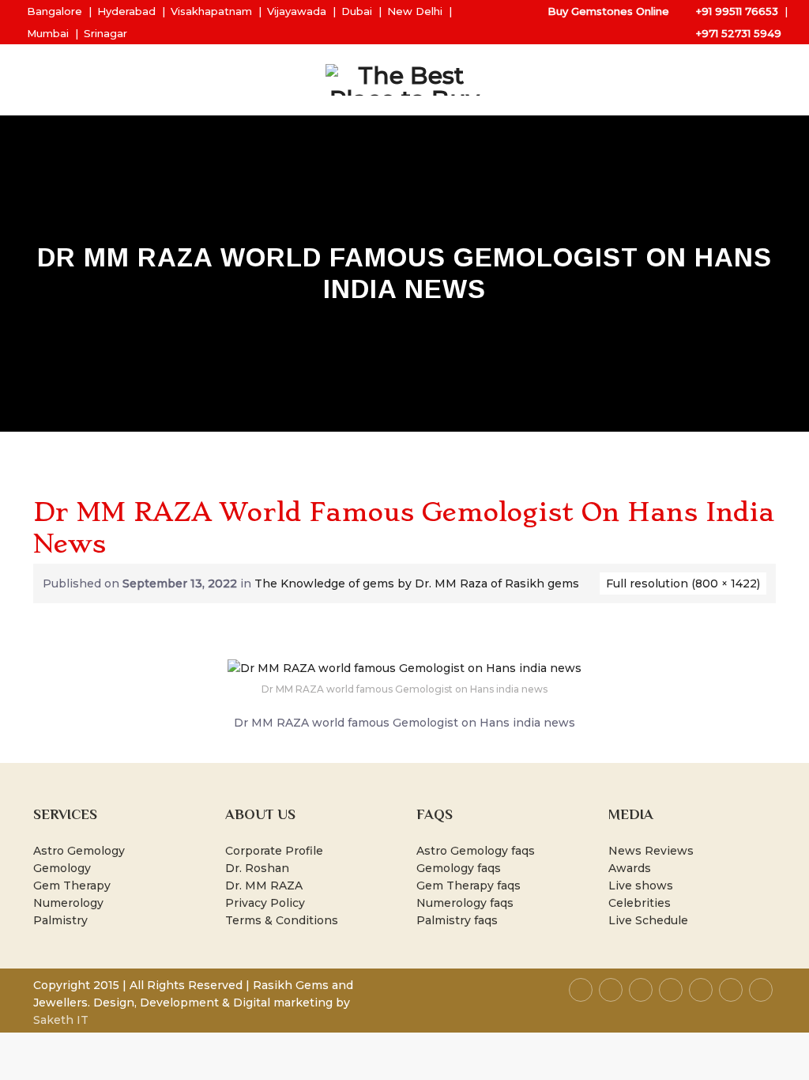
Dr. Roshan (257, 868)
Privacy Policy (265, 903)
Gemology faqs (458, 868)
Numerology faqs (465, 903)
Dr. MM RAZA (264, 885)
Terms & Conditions (281, 920)
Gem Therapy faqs (468, 885)
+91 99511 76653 (737, 11)
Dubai (356, 11)
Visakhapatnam (211, 11)
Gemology (62, 868)
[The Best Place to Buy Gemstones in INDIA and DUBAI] (404, 79)
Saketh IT (60, 1020)
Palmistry (60, 920)
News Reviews (651, 851)
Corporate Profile (274, 851)
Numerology (68, 903)
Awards (629, 868)
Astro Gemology (79, 851)
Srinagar (105, 33)
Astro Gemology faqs (475, 851)
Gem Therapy (72, 885)
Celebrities (639, 903)
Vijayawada (296, 11)
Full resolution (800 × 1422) (683, 583)
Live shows (640, 885)
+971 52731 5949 (738, 33)
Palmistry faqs (457, 920)
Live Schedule (648, 920)
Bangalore (54, 11)
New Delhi (414, 11)
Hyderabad (126, 11)
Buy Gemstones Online (608, 11)
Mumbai (48, 33)
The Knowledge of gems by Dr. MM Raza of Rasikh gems (416, 583)
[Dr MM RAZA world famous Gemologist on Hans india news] (404, 667)
